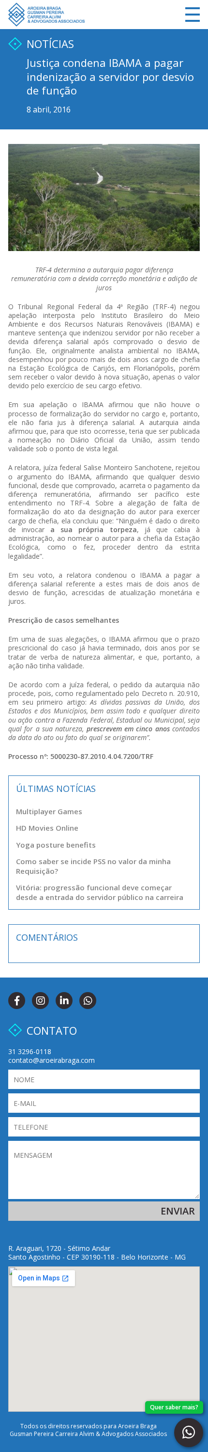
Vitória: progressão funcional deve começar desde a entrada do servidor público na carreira (99, 892)
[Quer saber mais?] (188, 1432)
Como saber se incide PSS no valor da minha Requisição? (93, 866)
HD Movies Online (47, 828)
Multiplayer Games (49, 811)
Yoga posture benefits (56, 845)
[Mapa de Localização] (104, 1339)
